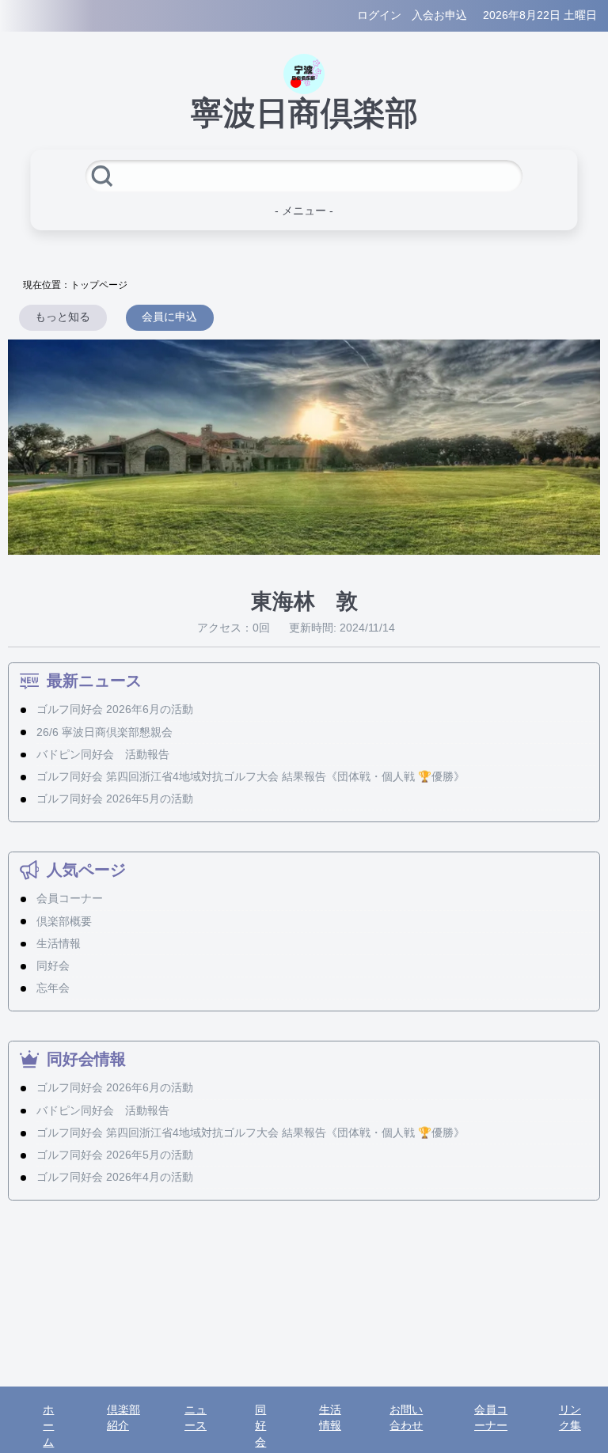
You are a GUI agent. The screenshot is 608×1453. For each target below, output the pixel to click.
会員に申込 (169, 317)
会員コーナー (69, 899)
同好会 (53, 966)
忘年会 (53, 988)
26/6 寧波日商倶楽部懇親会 (104, 732)
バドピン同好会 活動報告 (102, 755)
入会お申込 (439, 15)
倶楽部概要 (64, 922)
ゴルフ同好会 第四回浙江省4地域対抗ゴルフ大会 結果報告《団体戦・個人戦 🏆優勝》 (250, 777)
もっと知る (62, 317)
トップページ (98, 285)
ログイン (379, 15)
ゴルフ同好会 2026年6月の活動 (114, 709)
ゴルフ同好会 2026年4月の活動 (114, 1177)
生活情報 (58, 944)
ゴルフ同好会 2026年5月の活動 (114, 799)
